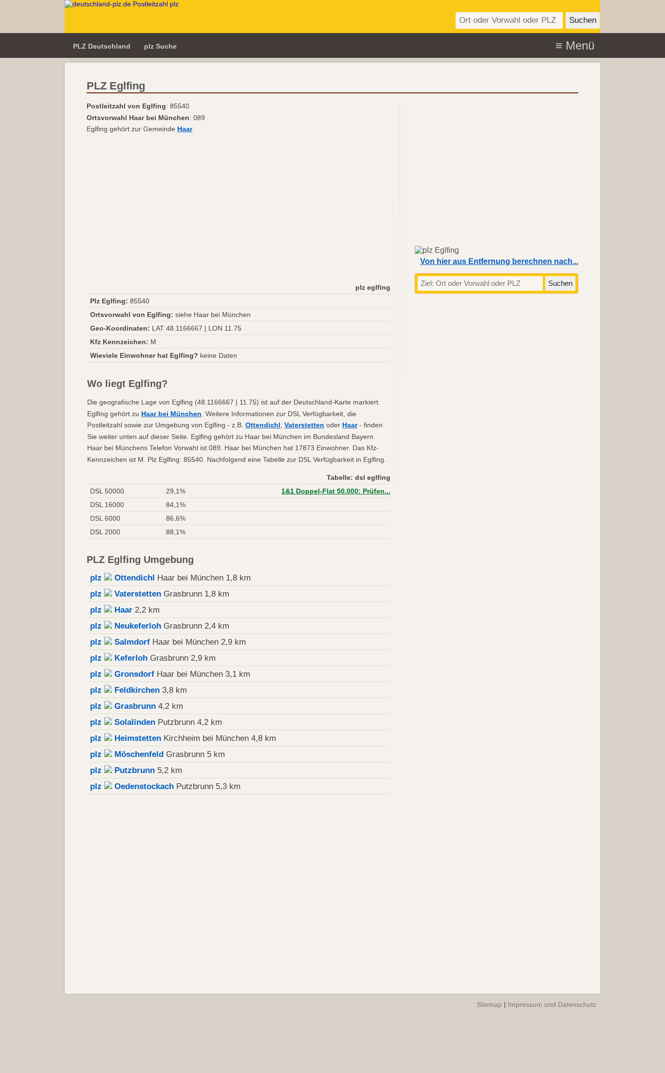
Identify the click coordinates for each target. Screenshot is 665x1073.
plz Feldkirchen (125, 690)
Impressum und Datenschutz (552, 1004)
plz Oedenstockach (132, 786)
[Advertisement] (238, 208)
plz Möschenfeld (127, 754)
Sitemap (489, 1004)
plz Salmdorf (120, 642)
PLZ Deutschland (101, 46)
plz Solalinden (122, 722)
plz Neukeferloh (125, 626)
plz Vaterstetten (125, 593)
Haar (184, 129)
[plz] (212, 16)
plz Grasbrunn (123, 706)
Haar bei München (171, 414)
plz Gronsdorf (122, 674)
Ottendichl (262, 425)
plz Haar (111, 610)
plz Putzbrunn (122, 770)
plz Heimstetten (125, 738)
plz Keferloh (119, 658)
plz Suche (160, 46)
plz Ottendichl (122, 577)
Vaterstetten (304, 425)
